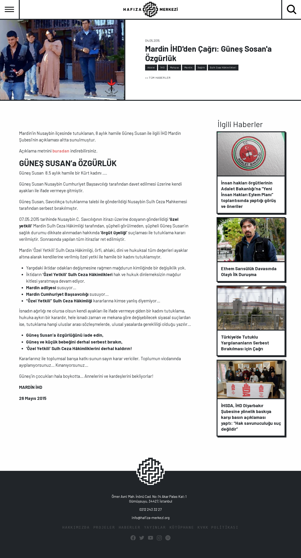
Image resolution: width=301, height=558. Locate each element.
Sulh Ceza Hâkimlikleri (223, 67)
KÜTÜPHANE (182, 527)
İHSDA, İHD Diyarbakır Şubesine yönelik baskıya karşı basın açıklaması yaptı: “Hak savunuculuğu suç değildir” (251, 417)
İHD (162, 67)
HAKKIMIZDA (76, 527)
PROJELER (104, 527)
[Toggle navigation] (9, 9)
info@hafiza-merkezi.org (151, 517)
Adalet (151, 67)
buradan (60, 150)
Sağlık (201, 67)
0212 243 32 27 (150, 509)
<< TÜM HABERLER (157, 77)
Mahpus (174, 67)
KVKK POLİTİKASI (218, 527)
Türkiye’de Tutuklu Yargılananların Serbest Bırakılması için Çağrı (245, 342)
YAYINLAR (155, 527)
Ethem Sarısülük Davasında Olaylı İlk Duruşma (249, 271)
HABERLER (130, 527)
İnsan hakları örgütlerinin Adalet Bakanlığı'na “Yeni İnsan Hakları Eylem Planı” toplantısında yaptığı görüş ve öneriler (248, 194)
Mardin (188, 67)
